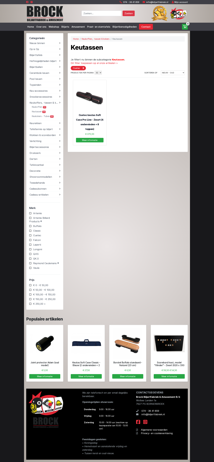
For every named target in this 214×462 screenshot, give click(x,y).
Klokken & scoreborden (43, 135)
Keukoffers (39, 107)
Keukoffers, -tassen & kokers (44, 102)
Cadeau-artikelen (39, 194)
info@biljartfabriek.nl (157, 2)
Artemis (37, 213)
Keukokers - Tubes (42, 116)
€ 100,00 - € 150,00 (44, 294)
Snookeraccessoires (41, 96)
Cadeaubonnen (38, 188)
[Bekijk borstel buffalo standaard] (127, 343)
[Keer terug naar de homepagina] (44, 13)
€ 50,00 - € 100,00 (43, 289)
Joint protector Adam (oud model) (45, 364)
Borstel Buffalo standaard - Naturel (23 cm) (127, 364)
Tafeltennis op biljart (41, 129)
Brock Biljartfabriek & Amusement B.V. (158, 396)
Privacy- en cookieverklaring (157, 433)
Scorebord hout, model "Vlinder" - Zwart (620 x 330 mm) (169, 365)
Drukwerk (35, 153)
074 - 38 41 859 (131, 2)
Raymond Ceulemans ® (46, 263)
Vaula (36, 267)
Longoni (37, 249)
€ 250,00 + (39, 303)
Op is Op (34, 49)
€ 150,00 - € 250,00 (44, 299)
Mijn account (181, 2)
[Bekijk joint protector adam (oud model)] (44, 343)
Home (30, 26)
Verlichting (35, 141)
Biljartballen (36, 67)
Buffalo (37, 226)
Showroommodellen (41, 176)
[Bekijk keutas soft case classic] (86, 343)
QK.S (36, 258)
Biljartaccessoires (39, 147)
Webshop (54, 26)
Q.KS (36, 254)
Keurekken (35, 123)
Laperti (37, 244)
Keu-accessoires (39, 90)
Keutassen (38, 111)
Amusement (78, 26)
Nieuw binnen (37, 43)
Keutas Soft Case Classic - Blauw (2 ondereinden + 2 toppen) (86, 365)
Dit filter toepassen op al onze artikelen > (94, 63)
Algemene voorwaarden (154, 429)
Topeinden (35, 84)
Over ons (41, 26)
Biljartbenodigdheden (125, 26)
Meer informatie (89, 140)
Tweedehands (37, 182)
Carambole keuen (39, 72)
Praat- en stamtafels (98, 26)
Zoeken (128, 13)
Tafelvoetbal (37, 164)
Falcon (37, 240)
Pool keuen (36, 78)
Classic (37, 230)
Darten (33, 158)
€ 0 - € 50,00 (40, 285)
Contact (146, 26)
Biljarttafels (36, 55)
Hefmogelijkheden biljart (43, 61)
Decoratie (35, 170)
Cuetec (37, 235)
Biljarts (65, 26)
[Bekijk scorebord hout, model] (169, 343)
